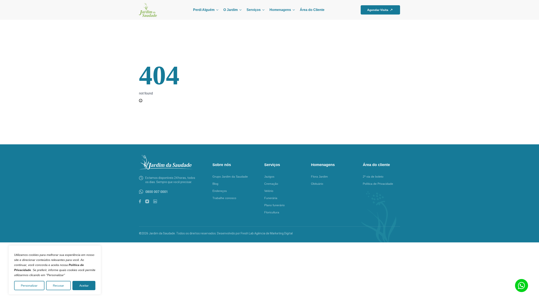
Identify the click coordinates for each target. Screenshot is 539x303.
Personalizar (29, 285)
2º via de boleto (373, 176)
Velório (268, 191)
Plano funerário (274, 205)
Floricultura (271, 212)
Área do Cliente (312, 10)
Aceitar (84, 285)
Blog (215, 183)
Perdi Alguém (204, 10)
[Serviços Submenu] (262, 10)
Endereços (219, 191)
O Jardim (230, 10)
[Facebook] (140, 201)
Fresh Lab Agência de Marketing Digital (267, 233)
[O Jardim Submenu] (239, 10)
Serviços (254, 10)
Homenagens (280, 10)
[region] (54, 270)
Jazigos (269, 176)
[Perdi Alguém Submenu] (216, 10)
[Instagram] (147, 201)
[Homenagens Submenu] (293, 10)
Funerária (270, 198)
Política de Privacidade (378, 183)
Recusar (58, 285)
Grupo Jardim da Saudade (230, 176)
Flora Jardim (319, 176)
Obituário (317, 183)
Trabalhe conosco (224, 198)
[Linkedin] (155, 201)
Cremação (271, 183)
